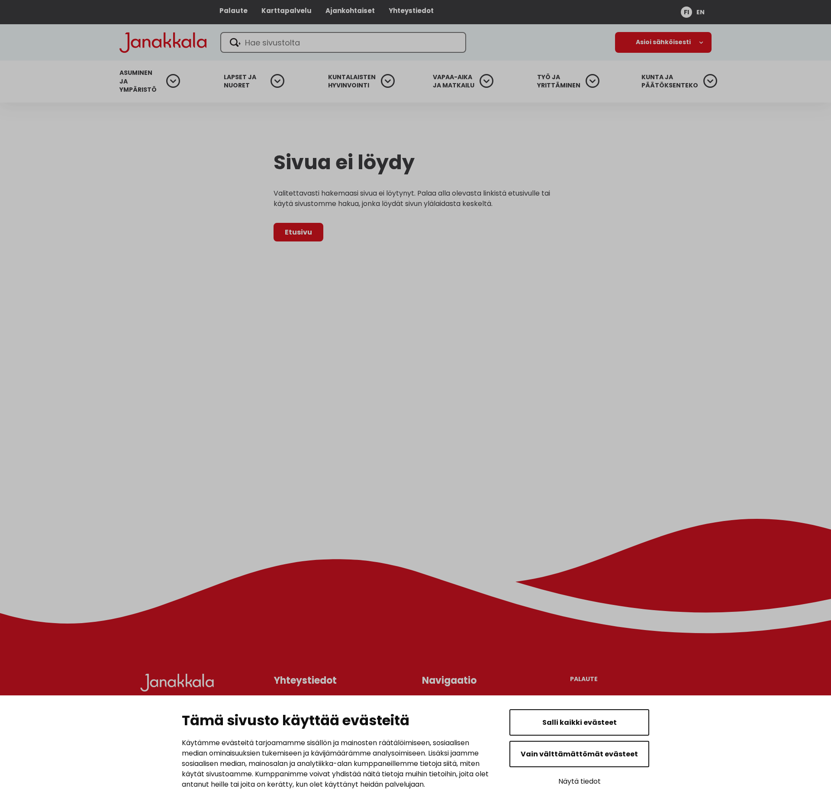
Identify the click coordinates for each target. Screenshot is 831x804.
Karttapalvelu (286, 10)
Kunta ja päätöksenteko (669, 81)
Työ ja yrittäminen (558, 81)
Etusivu (298, 232)
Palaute (233, 10)
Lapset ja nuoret (240, 81)
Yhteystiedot (411, 10)
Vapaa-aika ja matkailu (453, 81)
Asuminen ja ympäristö (138, 81)
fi (686, 12)
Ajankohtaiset (350, 10)
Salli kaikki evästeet (579, 722)
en (700, 12)
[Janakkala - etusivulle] (162, 42)
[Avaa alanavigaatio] (663, 42)
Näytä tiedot (579, 781)
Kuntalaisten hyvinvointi (352, 81)
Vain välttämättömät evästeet (579, 754)
